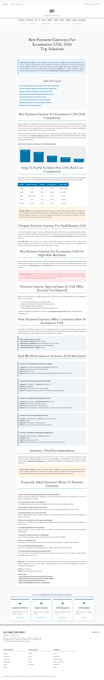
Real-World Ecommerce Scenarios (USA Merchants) (35, 102)
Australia (21, 20)
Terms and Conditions (77, 23)
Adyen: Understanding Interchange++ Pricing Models (34, 582)
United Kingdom (7, 661)
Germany (49, 20)
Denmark (68, 20)
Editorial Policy (33, 23)
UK (39, 20)
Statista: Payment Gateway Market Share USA (32, 580)
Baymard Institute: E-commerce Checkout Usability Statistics (36, 578)
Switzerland (82, 20)
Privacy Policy (57, 23)
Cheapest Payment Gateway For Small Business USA (35, 91)
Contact (66, 23)
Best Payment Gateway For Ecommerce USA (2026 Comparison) (39, 86)
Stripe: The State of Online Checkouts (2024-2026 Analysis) (36, 576)
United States (6, 659)
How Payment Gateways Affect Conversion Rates (34, 100)
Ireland (74, 20)
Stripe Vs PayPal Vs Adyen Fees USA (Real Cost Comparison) (38, 88)
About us (55, 653)
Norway (62, 20)
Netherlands (29, 20)
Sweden (56, 20)
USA (36, 20)
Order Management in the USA (57, 311)
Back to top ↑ (96, 632)
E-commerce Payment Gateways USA (64, 236)
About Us (24, 23)
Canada (43, 20)
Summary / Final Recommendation (30, 105)
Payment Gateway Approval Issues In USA (32, 97)
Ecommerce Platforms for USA (40, 135)
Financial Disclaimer (45, 23)
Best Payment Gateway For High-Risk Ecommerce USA (36, 94)
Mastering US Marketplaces (36, 461)
